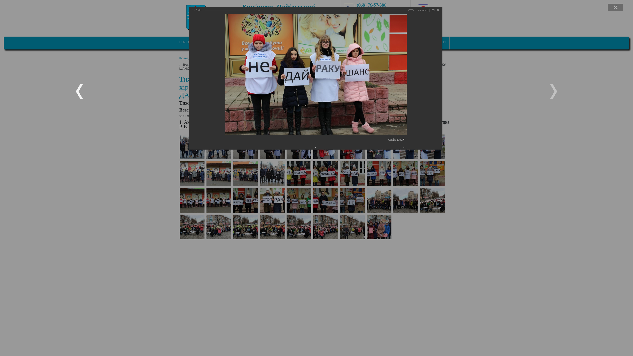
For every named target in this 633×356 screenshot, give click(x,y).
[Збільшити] (433, 10)
